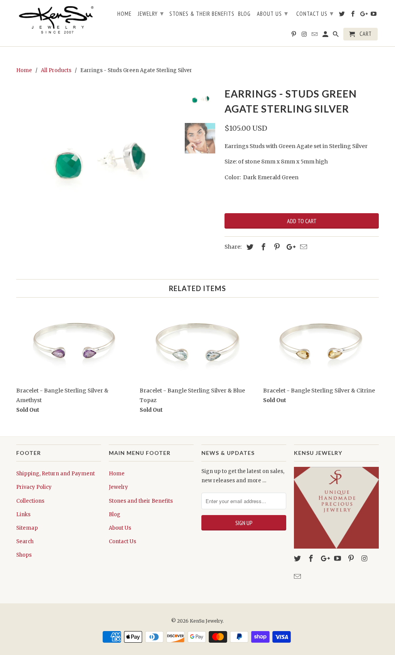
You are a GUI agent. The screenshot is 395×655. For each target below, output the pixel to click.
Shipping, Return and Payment (55, 473)
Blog (114, 514)
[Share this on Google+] (289, 246)
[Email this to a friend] (302, 246)
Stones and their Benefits (141, 501)
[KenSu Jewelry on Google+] (325, 558)
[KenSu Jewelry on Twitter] (298, 558)
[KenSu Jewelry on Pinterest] (352, 558)
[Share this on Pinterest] (276, 246)
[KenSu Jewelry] (58, 21)
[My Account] (325, 35)
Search (25, 541)
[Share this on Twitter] (249, 246)
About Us (120, 528)
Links (23, 514)
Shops (24, 555)
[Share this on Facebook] (262, 246)
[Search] (336, 35)
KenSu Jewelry (206, 621)
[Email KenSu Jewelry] (298, 576)
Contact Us (122, 541)
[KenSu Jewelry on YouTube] (338, 558)
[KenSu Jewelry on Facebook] (311, 558)
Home (117, 473)
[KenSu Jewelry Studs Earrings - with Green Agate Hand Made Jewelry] (96, 165)
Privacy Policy (34, 487)
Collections (30, 501)
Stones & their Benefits (202, 13)
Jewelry (118, 487)
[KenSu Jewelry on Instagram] (365, 558)
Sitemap (27, 528)
